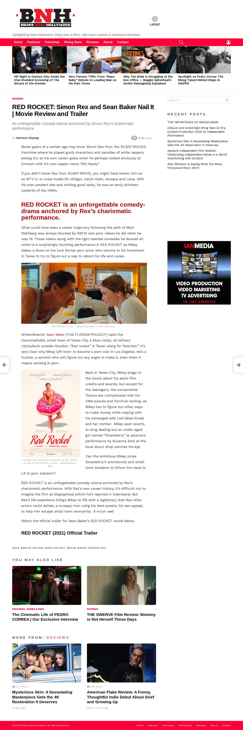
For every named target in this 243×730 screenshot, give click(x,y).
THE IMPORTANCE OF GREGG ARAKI (193, 122)
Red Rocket (56, 547)
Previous (14, 68)
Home (18, 42)
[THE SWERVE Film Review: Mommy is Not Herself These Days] (121, 585)
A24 (16, 547)
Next (229, 68)
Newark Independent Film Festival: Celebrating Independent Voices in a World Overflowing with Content (197, 154)
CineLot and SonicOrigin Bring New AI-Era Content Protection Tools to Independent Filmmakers (196, 131)
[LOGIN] (228, 42)
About (107, 42)
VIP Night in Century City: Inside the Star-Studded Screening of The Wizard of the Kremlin (39, 80)
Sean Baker (55, 334)
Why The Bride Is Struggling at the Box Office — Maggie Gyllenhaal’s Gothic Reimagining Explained (148, 80)
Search (227, 101)
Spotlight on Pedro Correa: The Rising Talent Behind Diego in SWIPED (200, 80)
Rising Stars (73, 42)
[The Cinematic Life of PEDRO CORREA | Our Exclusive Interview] (46, 585)
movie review (33, 547)
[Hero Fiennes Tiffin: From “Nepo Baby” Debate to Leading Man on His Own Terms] (94, 59)
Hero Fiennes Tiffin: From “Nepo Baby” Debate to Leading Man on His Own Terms (92, 80)
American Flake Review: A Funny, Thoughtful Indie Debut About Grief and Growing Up (120, 697)
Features (33, 42)
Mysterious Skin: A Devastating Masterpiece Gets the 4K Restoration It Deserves (42, 697)
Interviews (52, 42)
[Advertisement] (200, 205)
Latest (155, 24)
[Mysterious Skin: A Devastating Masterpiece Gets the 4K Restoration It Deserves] (46, 663)
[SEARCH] (181, 42)
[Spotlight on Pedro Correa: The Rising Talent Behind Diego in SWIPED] (203, 59)
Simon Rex (98, 547)
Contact (123, 42)
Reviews (93, 42)
